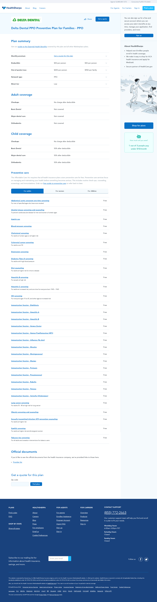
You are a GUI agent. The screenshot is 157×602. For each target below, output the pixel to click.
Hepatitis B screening (19, 277)
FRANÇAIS (29, 591)
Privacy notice (58, 587)
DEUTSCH (37, 591)
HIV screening (16, 296)
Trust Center (114, 587)
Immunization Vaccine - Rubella (23, 382)
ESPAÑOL (93, 591)
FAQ (10, 517)
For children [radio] (92, 191)
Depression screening (19, 252)
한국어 (64, 591)
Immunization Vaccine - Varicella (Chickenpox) (29, 396)
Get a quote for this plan (63, 56)
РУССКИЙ (86, 591)
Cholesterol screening (20, 233)
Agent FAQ (60, 524)
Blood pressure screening (21, 226)
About (27, 8)
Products (83, 517)
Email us (36, 532)
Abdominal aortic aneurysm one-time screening (30, 201)
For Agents (115, 8)
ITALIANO (53, 591)
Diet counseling (17, 268)
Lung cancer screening (20, 403)
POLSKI (70, 591)
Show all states (14, 528)
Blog (34, 8)
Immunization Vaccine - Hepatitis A (25, 312)
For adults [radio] (27, 191)
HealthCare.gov (51, 583)
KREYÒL (22, 591)
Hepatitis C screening (19, 287)
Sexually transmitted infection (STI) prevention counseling (34, 419)
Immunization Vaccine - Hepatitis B (25, 319)
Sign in (137, 8)
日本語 (59, 591)
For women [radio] (60, 191)
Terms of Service (54, 595)
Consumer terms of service (30, 587)
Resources (84, 520)
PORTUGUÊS (77, 591)
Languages (12, 591)
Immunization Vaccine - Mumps (23, 361)
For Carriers (126, 8)
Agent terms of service (45, 587)
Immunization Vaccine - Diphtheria (25, 305)
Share (89, 19)
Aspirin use (15, 219)
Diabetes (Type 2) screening (22, 259)
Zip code (14, 480)
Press (35, 524)
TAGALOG (100, 591)
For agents (60, 513)
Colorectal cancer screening (22, 242)
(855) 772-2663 (115, 513)
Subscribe (69, 558)
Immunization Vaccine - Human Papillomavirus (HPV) (32, 333)
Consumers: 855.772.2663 (140, 2)
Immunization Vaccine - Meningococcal (27, 354)
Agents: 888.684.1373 (119, 2)
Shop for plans (138, 125)
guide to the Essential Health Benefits (32, 47)
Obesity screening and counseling (24, 412)
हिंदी (48, 591)
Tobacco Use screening (20, 438)
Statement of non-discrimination (84, 587)
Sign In (83, 524)
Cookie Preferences (40, 535)
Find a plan (148, 8)
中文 (17, 591)
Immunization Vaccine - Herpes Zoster (26, 326)
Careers (42, 8)
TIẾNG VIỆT (108, 591)
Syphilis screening (18, 428)
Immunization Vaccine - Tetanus (23, 389)
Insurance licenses (69, 587)
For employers (38, 528)
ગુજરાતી (43, 591)
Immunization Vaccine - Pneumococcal (26, 375)
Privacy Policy (43, 595)
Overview (84, 513)
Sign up (139, 35)
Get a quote (102, 19)
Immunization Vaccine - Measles (24, 347)
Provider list (17, 462)
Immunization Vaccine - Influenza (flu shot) (28, 340)
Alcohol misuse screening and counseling (27, 210)
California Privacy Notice (102, 587)
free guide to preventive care (54, 183)
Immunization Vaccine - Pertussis (24, 368)
